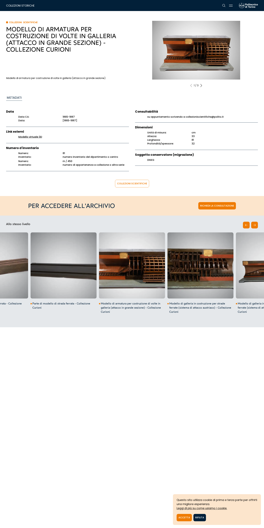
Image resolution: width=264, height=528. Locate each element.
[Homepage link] (248, 5)
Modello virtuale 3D (30, 137)
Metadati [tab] (14, 97)
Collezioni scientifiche (132, 183)
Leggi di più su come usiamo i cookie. (202, 508)
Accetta (184, 517)
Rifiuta (199, 517)
